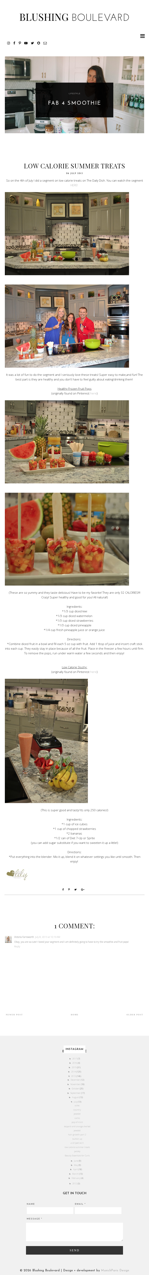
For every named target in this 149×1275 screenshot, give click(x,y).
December (76, 1079)
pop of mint (77, 1122)
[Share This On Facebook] (64, 889)
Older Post (134, 1015)
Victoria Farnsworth (24, 937)
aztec (77, 1105)
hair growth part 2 (77, 1134)
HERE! (74, 185)
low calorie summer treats (77, 1147)
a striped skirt (77, 1142)
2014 (73, 1071)
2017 (75, 1058)
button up (77, 1138)
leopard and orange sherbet (77, 1126)
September (75, 1092)
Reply (17, 946)
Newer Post (14, 1015)
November (75, 1084)
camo (77, 1118)
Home (75, 1015)
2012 (75, 1183)
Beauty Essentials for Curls (77, 1155)
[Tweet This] (76, 889)
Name (31, 1204)
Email (80, 1204)
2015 (74, 1067)
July (76, 1101)
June (76, 1160)
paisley (77, 1151)
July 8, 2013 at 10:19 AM (47, 937)
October (76, 1088)
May (76, 1165)
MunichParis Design (115, 1270)
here (93, 393)
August (75, 1097)
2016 (75, 1062)
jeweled (77, 1113)
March (75, 1173)
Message (34, 1219)
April (75, 1169)
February (76, 1178)
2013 (73, 1076)
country (77, 1109)
